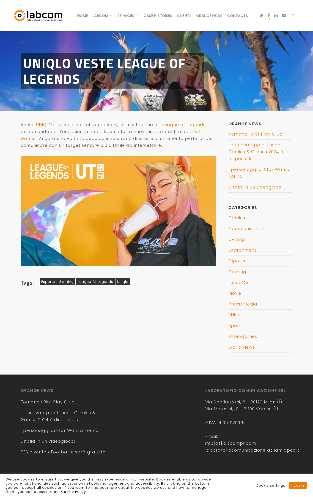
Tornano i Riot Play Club (255, 134)
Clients (184, 15)
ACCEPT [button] (298, 485)
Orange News (209, 15)
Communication (246, 228)
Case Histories (157, 15)
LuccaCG (238, 282)
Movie (234, 293)
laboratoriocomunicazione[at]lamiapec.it (252, 450)
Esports (236, 261)
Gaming (237, 272)
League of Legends (184, 125)
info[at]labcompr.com (230, 443)
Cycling (236, 239)
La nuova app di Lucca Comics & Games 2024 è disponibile (255, 151)
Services (125, 15)
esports (48, 281)
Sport (234, 325)
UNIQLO (44, 125)
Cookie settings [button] (270, 485)
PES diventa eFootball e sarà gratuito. (64, 452)
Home (82, 15)
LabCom (100, 15)
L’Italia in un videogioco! (255, 187)
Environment (242, 250)
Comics (236, 218)
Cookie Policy (73, 491)
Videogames (242, 336)
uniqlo (123, 281)
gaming (66, 281)
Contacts (237, 15)
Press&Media (242, 304)
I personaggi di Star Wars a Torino (60, 430)
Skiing (234, 315)
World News (241, 347)
